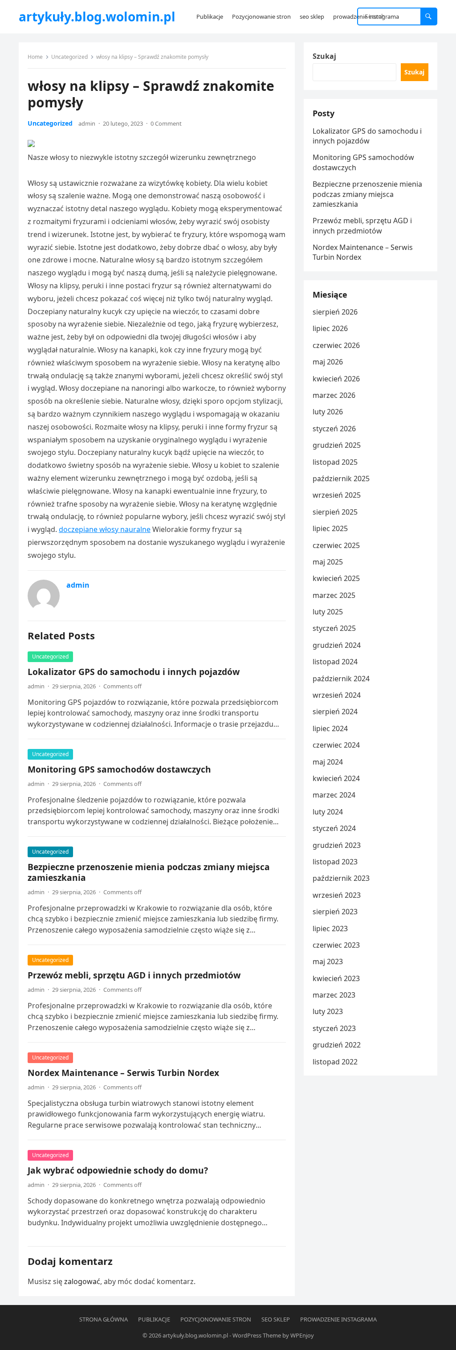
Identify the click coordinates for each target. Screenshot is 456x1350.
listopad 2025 (335, 462)
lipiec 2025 (330, 528)
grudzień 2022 (337, 1045)
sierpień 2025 (335, 512)
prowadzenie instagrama (338, 1319)
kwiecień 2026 (336, 379)
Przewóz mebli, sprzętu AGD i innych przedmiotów (134, 975)
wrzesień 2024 (337, 695)
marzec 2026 (334, 395)
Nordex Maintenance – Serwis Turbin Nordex (123, 1073)
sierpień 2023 (335, 911)
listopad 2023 (335, 862)
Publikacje (154, 1319)
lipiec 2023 (330, 928)
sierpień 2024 (335, 711)
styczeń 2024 (334, 828)
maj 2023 (328, 961)
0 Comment (166, 123)
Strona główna (103, 1319)
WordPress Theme (256, 1335)
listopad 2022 (335, 1062)
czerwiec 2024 (336, 745)
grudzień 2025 (337, 445)
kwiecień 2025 (336, 578)
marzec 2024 (334, 795)
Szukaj (324, 56)
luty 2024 (328, 812)
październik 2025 (341, 478)
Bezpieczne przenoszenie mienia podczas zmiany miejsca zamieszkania (149, 872)
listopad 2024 (335, 662)
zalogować (82, 1281)
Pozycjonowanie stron (215, 1319)
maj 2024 (328, 762)
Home (35, 57)
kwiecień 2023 (336, 978)
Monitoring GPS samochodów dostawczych (119, 769)
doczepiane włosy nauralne (105, 529)
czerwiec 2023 (336, 945)
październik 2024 (341, 678)
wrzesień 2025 (337, 495)
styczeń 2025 (334, 628)
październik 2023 (341, 878)
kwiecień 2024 (336, 778)
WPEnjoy (302, 1335)
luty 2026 (328, 412)
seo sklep (275, 1319)
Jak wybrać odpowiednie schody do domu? (118, 1170)
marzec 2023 (334, 995)
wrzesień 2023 (337, 895)
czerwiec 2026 (336, 345)
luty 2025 (328, 612)
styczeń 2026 (334, 429)
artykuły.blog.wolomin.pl (97, 16)
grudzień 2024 (337, 645)
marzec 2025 (334, 595)
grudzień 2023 (337, 845)
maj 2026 (328, 362)
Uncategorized (69, 57)
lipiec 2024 (330, 728)
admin (86, 123)
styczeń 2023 (334, 1028)
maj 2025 (328, 562)
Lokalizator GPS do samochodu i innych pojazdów (134, 672)
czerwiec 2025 (336, 545)
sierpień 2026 (335, 312)
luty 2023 (328, 1011)
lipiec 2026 (330, 328)
